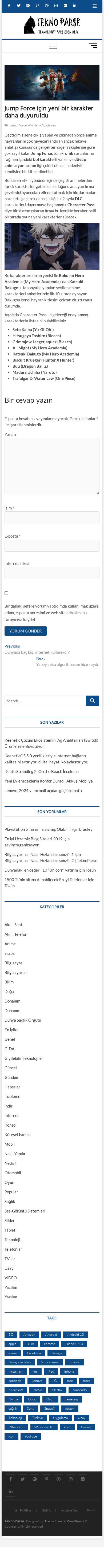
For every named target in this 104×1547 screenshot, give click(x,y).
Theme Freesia (55, 1521)
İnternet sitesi (17, 563)
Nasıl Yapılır (15, 1153)
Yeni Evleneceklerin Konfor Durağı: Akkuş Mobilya (49, 781)
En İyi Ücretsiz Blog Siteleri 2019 (34, 838)
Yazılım (11, 1287)
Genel (10, 1039)
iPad (51, 1371)
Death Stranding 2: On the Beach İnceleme (42, 771)
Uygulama (60, 1418)
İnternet (12, 1115)
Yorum (10, 434)
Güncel (11, 1067)
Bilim (9, 981)
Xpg (11, 1436)
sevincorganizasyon (22, 844)
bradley (86, 829)
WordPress (75, 1521)
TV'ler (10, 1258)
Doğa (9, 991)
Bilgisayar (13, 962)
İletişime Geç (69, 1510)
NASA (37, 1390)
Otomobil (13, 1172)
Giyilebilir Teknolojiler (24, 1058)
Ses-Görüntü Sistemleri (25, 1210)
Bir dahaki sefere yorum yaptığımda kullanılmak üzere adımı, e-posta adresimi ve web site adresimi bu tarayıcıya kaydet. (52, 613)
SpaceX (49, 1408)
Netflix (57, 1390)
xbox (67, 1427)
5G (11, 1334)
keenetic (15, 1380)
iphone (69, 1371)
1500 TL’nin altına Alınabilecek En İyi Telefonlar (46, 879)
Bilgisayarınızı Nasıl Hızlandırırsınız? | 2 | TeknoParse (51, 860)
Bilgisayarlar (16, 972)
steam (69, 1408)
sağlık (13, 1408)
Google (56, 1353)
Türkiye (37, 1418)
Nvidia (13, 1399)
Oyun (9, 1182)
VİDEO (11, 1277)
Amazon (29, 1334)
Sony (30, 1408)
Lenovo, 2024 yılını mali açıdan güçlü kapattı (43, 790)
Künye (91, 1510)
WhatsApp (16, 1427)
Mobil (10, 1144)
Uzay (9, 1268)
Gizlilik (46, 1510)
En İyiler (12, 1029)
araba (10, 953)
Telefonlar (13, 1249)
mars (86, 1380)
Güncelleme (50, 1362)
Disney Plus (74, 1344)
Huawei (74, 1362)
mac (70, 1380)
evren (13, 1353)
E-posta (13, 536)
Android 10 (75, 1334)
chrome (49, 1344)
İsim (9, 508)
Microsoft (16, 1390)
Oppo (32, 1399)
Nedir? (10, 1163)
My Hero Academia (42, 125)
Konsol (11, 1125)
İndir (9, 1106)
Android (51, 1334)
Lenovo (36, 1380)
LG (55, 1380)
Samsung (71, 1399)
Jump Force (18, 125)
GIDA (9, 1048)
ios (35, 1371)
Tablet (10, 1230)
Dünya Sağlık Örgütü (23, 1020)
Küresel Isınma (18, 1134)
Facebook (34, 1353)
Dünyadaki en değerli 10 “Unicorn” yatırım (41, 870)
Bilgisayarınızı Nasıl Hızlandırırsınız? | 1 (39, 854)
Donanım (12, 1001)
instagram (16, 1371)
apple (13, 1344)
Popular (11, 1191)
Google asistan (20, 1362)
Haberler (12, 1086)
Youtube (31, 1436)
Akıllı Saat (13, 924)
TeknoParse (14, 1521)
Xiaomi (86, 1427)
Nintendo (80, 1390)
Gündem (12, 1077)
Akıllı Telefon (16, 934)
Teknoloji (12, 1239)
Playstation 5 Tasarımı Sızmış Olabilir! (38, 829)
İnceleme (12, 1096)
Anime (10, 943)
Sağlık (10, 1201)
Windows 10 (44, 1427)
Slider (10, 1220)
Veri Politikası (23, 1510)
